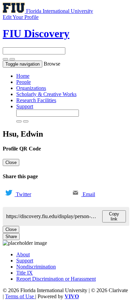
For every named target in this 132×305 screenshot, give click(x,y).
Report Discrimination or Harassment (56, 279)
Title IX (24, 273)
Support (24, 106)
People (23, 82)
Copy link (114, 216)
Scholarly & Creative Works (46, 94)
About (23, 254)
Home (22, 76)
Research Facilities (36, 100)
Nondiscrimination (36, 266)
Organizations (31, 88)
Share (11, 236)
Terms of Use (20, 296)
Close (11, 162)
